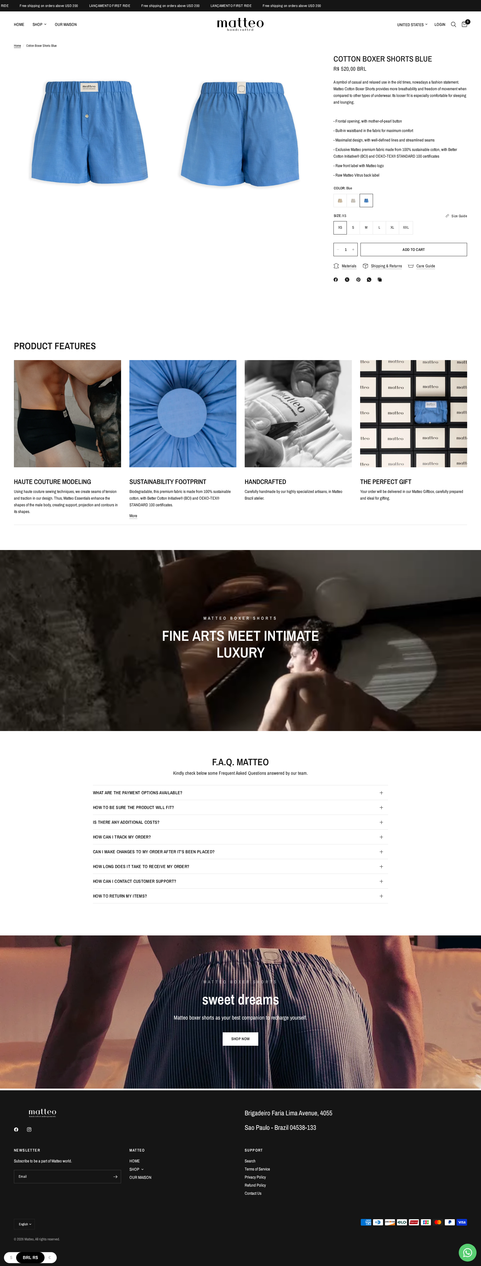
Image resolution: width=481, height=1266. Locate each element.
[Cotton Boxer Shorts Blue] (366, 200)
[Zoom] (153, 65)
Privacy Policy (255, 1177)
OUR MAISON (66, 24)
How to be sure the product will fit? (133, 807)
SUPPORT (254, 1150)
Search (250, 1161)
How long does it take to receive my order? (141, 866)
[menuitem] (21, 24)
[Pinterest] (359, 279)
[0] (463, 24)
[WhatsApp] (370, 279)
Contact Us (253, 1193)
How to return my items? (120, 896)
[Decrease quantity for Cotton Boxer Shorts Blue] (338, 249)
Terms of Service (257, 1169)
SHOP (37, 24)
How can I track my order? (122, 837)
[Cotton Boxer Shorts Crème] (340, 200)
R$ (30, 1257)
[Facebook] (336, 279)
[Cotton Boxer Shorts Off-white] (353, 200)
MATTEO (137, 1150)
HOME (19, 24)
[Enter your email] (115, 1176)
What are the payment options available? (137, 793)
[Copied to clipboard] (380, 279)
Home (17, 45)
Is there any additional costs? (126, 822)
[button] (240, 1039)
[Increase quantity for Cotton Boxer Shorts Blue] (353, 249)
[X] (348, 279)
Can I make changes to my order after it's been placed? (154, 852)
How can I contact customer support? (134, 881)
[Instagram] (33, 1129)
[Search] (453, 24)
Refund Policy (255, 1185)
